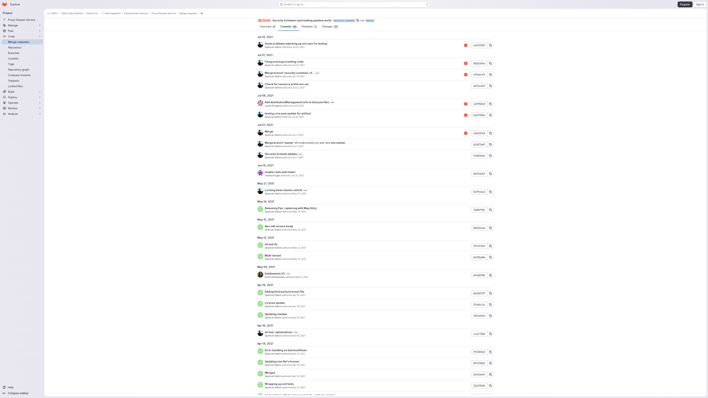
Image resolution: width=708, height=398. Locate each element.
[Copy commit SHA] (490, 45)
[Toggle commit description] (317, 73)
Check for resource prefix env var (287, 84)
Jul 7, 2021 (297, 135)
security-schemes (344, 20)
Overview (267, 26)
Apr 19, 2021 (298, 295)
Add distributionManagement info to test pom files (297, 102)
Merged (270, 372)
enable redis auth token (280, 172)
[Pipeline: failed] (466, 45)
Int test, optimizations (279, 332)
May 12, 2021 (299, 247)
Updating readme (276, 314)
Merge (269, 131)
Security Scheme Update (281, 154)
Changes (329, 26)
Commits (288, 26)
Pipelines (309, 26)
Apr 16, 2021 (298, 335)
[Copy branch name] (357, 20)
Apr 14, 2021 (298, 353)
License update (275, 302)
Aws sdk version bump (279, 226)
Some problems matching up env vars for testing (296, 43)
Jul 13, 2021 (298, 65)
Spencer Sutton (273, 47)
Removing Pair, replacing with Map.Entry (291, 208)
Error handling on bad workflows (286, 350)
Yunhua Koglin (272, 175)
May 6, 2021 (302, 277)
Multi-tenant (273, 255)
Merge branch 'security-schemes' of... (289, 72)
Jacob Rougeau (273, 105)
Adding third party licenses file (284, 291)
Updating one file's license (282, 361)
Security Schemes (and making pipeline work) (302, 20)
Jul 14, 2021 (298, 47)
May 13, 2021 (299, 229)
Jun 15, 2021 (297, 175)
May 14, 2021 (299, 211)
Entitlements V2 (275, 273)
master (370, 20)
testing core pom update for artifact (288, 113)
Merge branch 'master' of (281, 142)
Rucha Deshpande (275, 277)
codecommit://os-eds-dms (314, 142)
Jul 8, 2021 (298, 105)
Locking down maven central (283, 190)
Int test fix (271, 244)
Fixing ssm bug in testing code (284, 61)
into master (337, 142)
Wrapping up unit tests (279, 383)
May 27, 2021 (299, 193)
